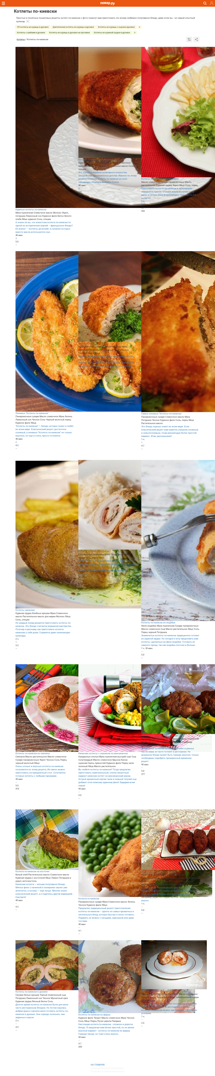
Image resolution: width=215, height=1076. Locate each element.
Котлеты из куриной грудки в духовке (112, 32)
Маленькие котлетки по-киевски (158, 871)
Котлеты (21, 39)
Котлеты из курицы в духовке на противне (69, 32)
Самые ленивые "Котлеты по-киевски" (161, 413)
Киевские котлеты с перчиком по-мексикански (103, 753)
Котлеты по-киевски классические (159, 735)
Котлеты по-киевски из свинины (33, 753)
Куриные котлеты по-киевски (31, 209)
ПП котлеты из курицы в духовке (33, 27)
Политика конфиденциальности (107, 1071)
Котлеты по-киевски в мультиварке (159, 179)
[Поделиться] (196, 39)
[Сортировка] (189, 39)
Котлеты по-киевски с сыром (93, 551)
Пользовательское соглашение (107, 1068)
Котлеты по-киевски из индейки (158, 622)
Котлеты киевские (25, 610)
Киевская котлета (87, 343)
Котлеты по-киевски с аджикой (157, 991)
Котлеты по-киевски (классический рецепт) (101, 159)
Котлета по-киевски (88, 898)
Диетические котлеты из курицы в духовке (73, 27)
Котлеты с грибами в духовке (31, 32)
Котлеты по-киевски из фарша (94, 1014)
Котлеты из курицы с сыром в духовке (116, 27)
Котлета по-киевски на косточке (32, 871)
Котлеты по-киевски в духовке (32, 991)
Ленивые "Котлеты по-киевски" (32, 413)
